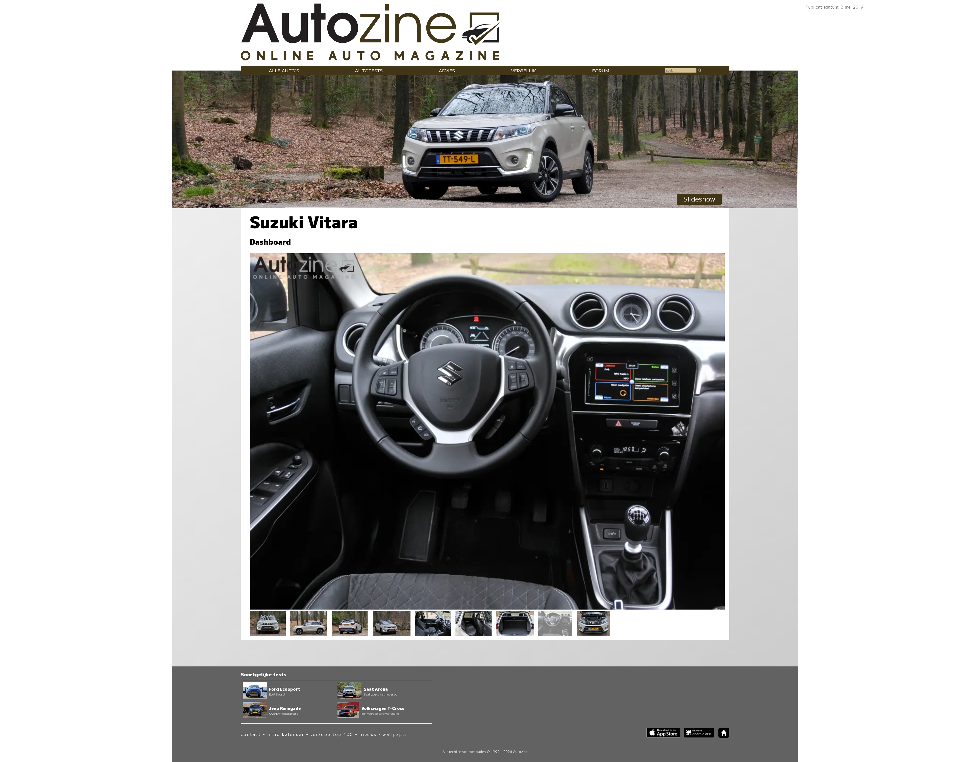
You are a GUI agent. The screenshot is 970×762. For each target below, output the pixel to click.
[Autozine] (485, 31)
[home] (722, 736)
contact (251, 734)
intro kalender (285, 734)
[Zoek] (699, 70)
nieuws (368, 734)
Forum (600, 70)
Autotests (369, 70)
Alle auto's (284, 70)
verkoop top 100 (331, 734)
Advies (447, 70)
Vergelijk (523, 70)
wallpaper (395, 734)
